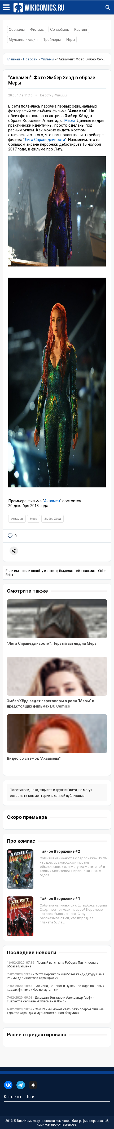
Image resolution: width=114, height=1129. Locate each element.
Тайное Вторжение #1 (60, 898)
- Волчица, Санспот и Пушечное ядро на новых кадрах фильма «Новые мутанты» (55, 988)
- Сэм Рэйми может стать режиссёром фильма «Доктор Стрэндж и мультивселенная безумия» (55, 1011)
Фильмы (37, 29)
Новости (45, 95)
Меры (69, 120)
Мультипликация (23, 39)
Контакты (12, 1097)
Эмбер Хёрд (52, 518)
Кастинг (80, 29)
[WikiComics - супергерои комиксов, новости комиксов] (63, 7)
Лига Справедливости (45, 139)
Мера (33, 518)
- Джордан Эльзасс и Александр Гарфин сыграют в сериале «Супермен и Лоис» (50, 999)
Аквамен (52, 501)
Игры (70, 39)
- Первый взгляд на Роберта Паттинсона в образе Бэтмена (52, 964)
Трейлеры (52, 39)
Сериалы (17, 29)
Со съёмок (59, 29)
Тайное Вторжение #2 (60, 851)
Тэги (30, 1097)
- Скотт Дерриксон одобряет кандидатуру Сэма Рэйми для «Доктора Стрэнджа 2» (55, 976)
